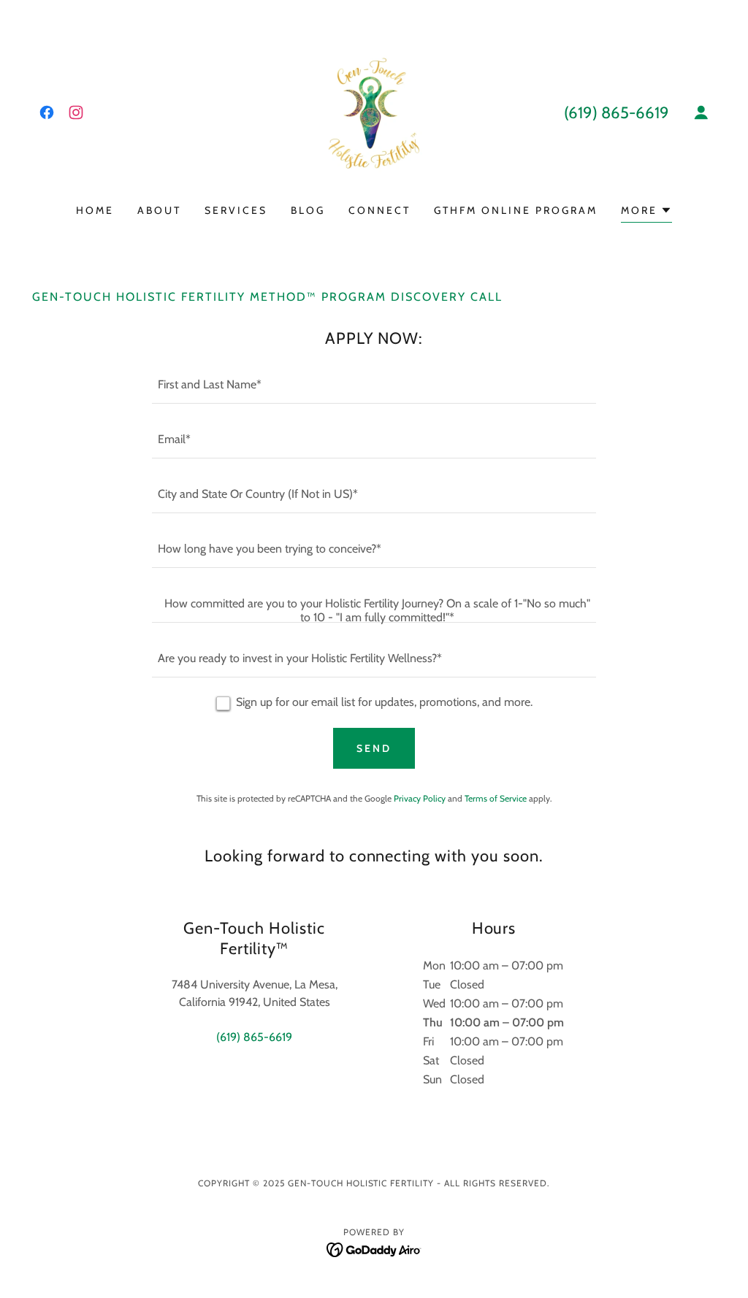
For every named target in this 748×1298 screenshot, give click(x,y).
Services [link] (236, 210)
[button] (701, 112)
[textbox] (374, 385)
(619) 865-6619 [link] (616, 113)
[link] (46, 112)
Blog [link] (308, 210)
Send (374, 748)
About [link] (159, 210)
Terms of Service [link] (496, 798)
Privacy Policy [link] (420, 798)
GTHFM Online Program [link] (516, 210)
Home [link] (95, 210)
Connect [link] (379, 210)
